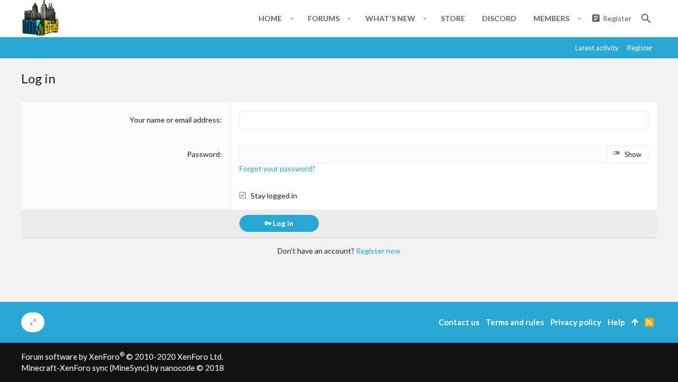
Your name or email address (175, 119)
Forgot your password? (277, 168)
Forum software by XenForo (122, 356)
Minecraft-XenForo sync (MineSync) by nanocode (122, 367)
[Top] (634, 322)
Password (203, 154)
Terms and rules (515, 322)
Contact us (459, 322)
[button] (291, 18)
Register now (378, 250)
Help (616, 322)
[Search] (646, 18)
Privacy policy (575, 322)
